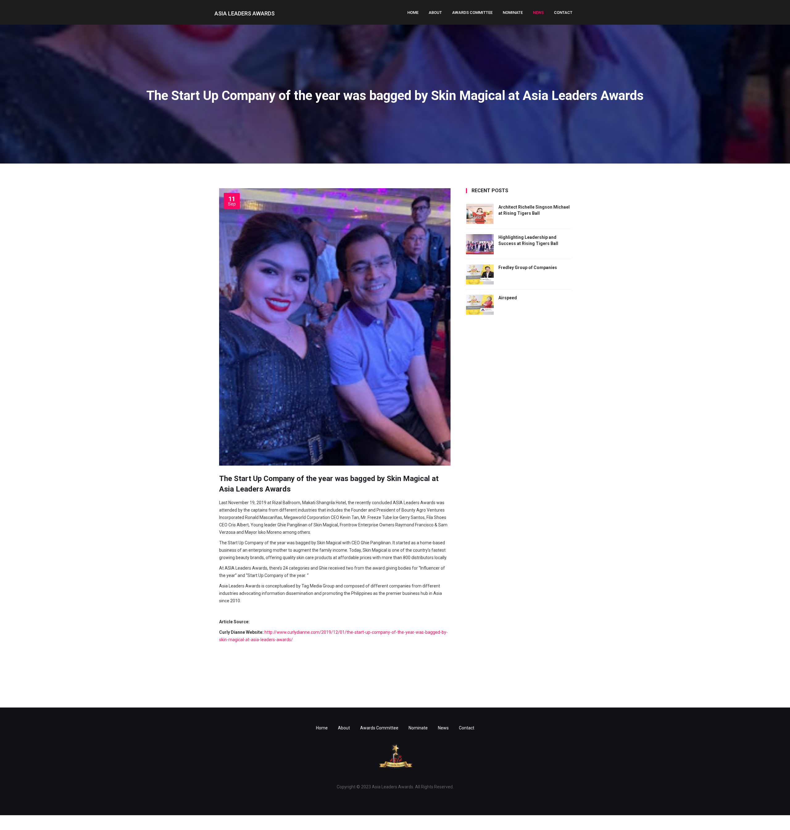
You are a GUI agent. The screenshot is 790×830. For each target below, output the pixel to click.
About (435, 12)
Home (412, 12)
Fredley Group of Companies (527, 267)
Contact (563, 12)
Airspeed (507, 297)
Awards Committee (472, 12)
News (538, 12)
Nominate (513, 12)
